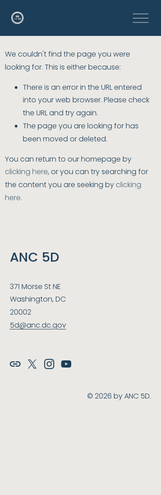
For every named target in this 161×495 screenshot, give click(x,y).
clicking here (26, 171)
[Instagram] (49, 364)
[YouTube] (66, 364)
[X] (32, 364)
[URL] (15, 364)
